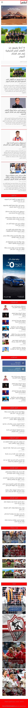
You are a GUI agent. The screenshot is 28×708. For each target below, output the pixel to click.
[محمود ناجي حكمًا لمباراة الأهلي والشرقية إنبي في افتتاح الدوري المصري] (18, 103)
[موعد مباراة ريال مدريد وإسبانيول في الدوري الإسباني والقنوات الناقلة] (20, 563)
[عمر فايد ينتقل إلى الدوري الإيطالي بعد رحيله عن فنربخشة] (5, 349)
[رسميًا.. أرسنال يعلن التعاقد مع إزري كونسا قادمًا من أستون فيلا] (5, 315)
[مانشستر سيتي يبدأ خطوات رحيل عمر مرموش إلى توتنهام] (5, 335)
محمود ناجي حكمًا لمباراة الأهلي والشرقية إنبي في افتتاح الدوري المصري (15, 112)
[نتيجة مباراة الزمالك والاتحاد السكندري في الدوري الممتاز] (8, 573)
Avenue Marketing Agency (9, 706)
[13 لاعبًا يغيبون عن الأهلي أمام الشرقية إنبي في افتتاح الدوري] (14, 34)
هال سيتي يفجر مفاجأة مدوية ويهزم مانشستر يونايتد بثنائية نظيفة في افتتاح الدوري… (14, 607)
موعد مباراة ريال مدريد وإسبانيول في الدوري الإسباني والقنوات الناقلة (14, 690)
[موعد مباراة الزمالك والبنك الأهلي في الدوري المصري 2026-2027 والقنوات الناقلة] (14, 627)
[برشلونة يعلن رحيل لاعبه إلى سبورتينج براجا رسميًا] (5, 322)
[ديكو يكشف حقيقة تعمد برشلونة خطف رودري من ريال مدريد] (5, 342)
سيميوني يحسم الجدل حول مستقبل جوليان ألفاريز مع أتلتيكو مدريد (14, 144)
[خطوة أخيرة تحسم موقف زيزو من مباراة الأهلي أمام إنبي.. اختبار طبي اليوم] (8, 563)
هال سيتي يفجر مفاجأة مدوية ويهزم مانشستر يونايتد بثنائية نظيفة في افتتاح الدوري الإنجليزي (15, 177)
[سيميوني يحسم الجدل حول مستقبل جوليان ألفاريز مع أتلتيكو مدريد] (18, 136)
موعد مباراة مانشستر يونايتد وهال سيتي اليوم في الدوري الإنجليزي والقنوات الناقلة (14, 662)
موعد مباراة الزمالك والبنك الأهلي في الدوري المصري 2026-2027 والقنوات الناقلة (14, 635)
